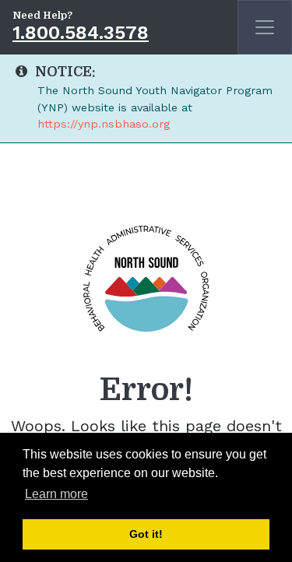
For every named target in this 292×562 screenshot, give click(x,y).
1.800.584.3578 (80, 33)
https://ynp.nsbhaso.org (103, 124)
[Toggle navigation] (264, 27)
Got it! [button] (146, 534)
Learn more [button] (56, 494)
